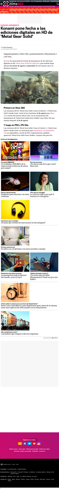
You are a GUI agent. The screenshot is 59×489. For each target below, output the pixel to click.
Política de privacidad (32, 449)
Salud (32, 479)
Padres (23, 479)
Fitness (48, 479)
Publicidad (35, 451)
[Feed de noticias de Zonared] (20, 443)
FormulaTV (14, 472)
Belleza (18, 479)
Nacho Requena (7, 47)
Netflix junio (46, 1)
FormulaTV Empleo (23, 472)
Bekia (9, 479)
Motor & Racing (27, 476)
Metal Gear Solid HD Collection (27, 63)
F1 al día (34, 476)
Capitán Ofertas (22, 469)
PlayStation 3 (39, 130)
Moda (13, 479)
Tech (14, 476)
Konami (7, 61)
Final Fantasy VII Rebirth (23, 1)
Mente (9, 480)
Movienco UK (50, 472)
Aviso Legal (22, 449)
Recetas (37, 479)
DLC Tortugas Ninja (36, 1)
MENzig (10, 476)
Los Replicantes (12, 469)
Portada (11, 6)
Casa (52, 479)
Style (18, 476)
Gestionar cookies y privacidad (22, 451)
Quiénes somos (13, 449)
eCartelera (32, 472)
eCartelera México (41, 472)
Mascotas (42, 479)
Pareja (28, 479)
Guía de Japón (15, 473)
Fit (21, 476)
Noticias (17, 6)
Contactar (42, 451)
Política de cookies (44, 449)
